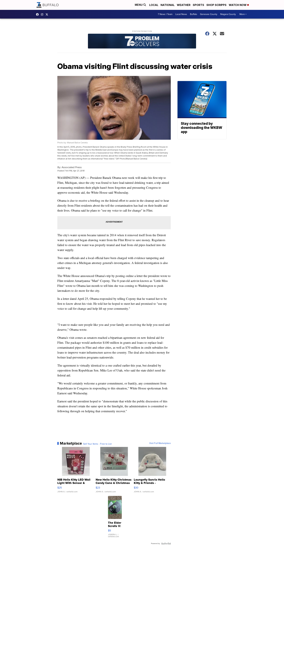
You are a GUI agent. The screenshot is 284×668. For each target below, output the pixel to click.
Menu (139, 4)
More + (243, 14)
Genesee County (208, 14)
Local (153, 5)
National (168, 5)
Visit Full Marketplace (160, 443)
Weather (183, 5)
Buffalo (193, 14)
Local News (181, 14)
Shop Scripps (216, 5)
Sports (198, 5)
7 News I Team (165, 14)
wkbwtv (38, 14)
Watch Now (238, 5)
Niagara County (228, 14)
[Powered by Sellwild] (166, 543)
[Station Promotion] (142, 41)
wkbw (43, 14)
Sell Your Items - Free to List (97, 444)
